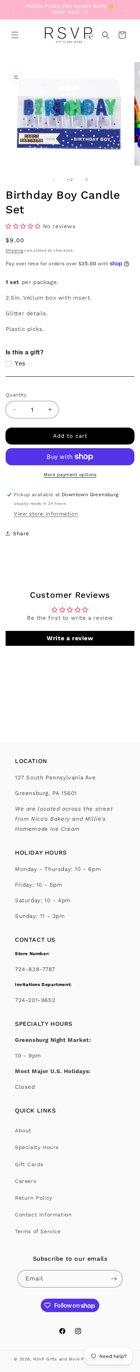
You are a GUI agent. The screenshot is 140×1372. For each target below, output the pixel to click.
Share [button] (21, 533)
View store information (46, 514)
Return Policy (33, 1198)
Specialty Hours (37, 1147)
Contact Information (43, 1215)
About (23, 1130)
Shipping (14, 250)
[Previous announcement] (14, 9)
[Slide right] (86, 179)
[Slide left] (54, 179)
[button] (15, 35)
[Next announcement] (126, 9)
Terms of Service (38, 1231)
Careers (25, 1181)
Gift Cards (29, 1164)
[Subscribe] (114, 1279)
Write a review (70, 638)
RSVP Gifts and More (56, 1359)
